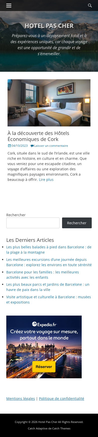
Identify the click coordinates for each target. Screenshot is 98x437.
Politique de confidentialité (61, 398)
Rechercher (16, 214)
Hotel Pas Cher (49, 25)
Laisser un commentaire (51, 145)
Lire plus (46, 179)
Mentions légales (20, 398)
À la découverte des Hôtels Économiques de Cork (38, 136)
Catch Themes (61, 428)
